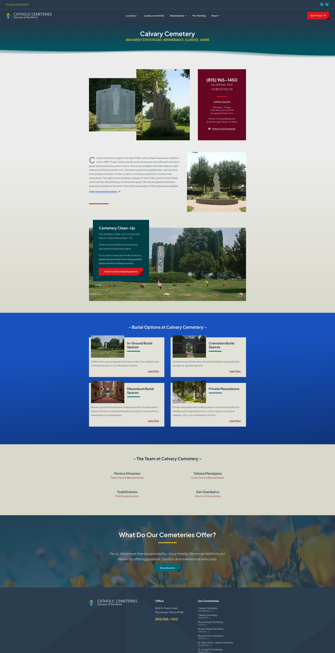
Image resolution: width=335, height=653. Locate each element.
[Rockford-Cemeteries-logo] (29, 13)
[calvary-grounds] (107, 336)
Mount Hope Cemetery (210, 621)
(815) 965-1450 (222, 79)
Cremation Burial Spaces (221, 345)
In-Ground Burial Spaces (139, 345)
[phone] (327, 4)
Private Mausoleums (224, 389)
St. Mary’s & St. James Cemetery (215, 642)
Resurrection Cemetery (211, 635)
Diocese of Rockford (17, 4)
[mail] (322, 4)
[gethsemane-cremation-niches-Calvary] (189, 336)
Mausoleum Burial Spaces (140, 390)
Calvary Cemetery (208, 608)
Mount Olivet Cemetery (211, 628)
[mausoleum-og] (107, 382)
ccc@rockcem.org (222, 88)
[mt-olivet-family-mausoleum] (189, 382)
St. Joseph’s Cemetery (210, 649)
